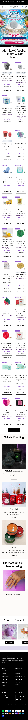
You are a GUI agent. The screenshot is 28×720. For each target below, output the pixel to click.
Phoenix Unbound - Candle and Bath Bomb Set (20, 117)
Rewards (17, 681)
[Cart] (25, 5)
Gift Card (4, 689)
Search (17, 678)
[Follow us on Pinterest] (23, 703)
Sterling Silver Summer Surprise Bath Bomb (21, 83)
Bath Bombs (5, 678)
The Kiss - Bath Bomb (21, 281)
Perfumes (4, 686)
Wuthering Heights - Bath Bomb (7, 351)
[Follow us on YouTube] (17, 706)
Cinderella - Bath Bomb (7, 186)
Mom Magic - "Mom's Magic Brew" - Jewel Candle (7, 384)
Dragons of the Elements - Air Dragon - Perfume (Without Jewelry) (7, 284)
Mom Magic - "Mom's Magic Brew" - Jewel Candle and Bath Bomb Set (21, 385)
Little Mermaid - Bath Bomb (21, 151)
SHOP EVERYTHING (14, 437)
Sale (3, 695)
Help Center (19, 686)
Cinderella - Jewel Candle (21, 186)
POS (12, 712)
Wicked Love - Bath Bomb (7, 418)
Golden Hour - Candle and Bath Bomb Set (7, 249)
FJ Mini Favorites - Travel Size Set (7, 217)
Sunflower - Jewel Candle (21, 217)
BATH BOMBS (9, 649)
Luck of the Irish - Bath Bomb (21, 249)
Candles (4, 681)
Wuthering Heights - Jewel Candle (21, 351)
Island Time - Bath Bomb (7, 318)
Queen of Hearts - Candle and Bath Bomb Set (7, 152)
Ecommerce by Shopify (20, 712)
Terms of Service (6, 705)
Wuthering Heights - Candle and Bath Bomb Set (21, 318)
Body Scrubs (5, 683)
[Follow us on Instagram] (20, 703)
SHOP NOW (14, 486)
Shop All (4, 692)
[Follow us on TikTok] (20, 706)
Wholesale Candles (18, 690)
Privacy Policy (6, 702)
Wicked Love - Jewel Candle (21, 418)
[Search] (5, 5)
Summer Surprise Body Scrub (7, 116)
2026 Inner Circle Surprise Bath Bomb (7, 82)
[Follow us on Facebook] (17, 703)
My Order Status (20, 683)
